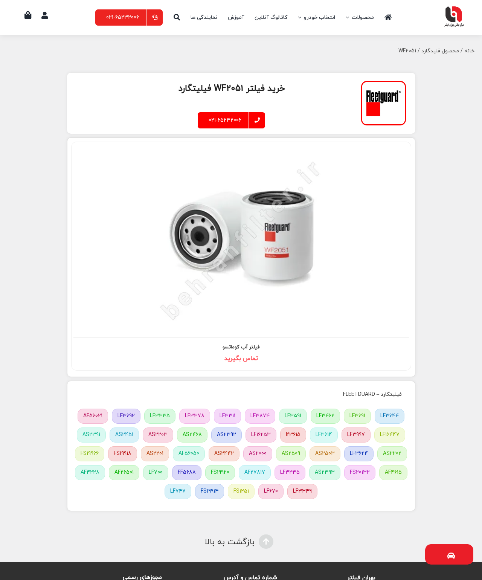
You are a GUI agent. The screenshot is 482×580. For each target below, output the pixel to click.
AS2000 (258, 453)
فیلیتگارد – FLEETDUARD (372, 394)
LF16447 (390, 434)
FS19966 (90, 453)
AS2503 (325, 453)
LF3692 (126, 416)
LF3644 (389, 416)
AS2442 (224, 453)
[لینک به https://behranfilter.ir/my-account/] (44, 15)
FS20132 (360, 472)
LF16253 (261, 434)
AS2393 (325, 472)
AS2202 (392, 453)
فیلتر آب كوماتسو (241, 347)
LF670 (271, 491)
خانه (469, 51)
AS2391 (91, 434)
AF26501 (124, 472)
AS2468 (192, 434)
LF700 (156, 472)
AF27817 (254, 472)
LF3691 (357, 416)
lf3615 (293, 434)
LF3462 (325, 416)
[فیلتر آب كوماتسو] (241, 239)
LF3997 (356, 434)
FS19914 (209, 491)
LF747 (178, 491)
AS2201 (154, 453)
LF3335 (160, 416)
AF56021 (92, 416)
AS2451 (124, 434)
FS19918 (122, 453)
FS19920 (220, 472)
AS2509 (291, 453)
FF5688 (187, 472)
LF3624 (359, 453)
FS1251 (241, 491)
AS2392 (226, 434)
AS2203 (158, 434)
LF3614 (324, 434)
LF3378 (194, 416)
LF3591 (293, 416)
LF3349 (302, 491)
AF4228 (90, 472)
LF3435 (290, 472)
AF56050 (188, 453)
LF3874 (260, 416)
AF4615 (393, 472)
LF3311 (227, 416)
